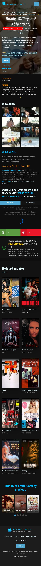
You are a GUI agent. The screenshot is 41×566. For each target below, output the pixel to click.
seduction (19, 52)
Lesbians (5, 15)
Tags (22, 537)
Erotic (7, 13)
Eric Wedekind (25, 94)
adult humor (33, 52)
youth (26, 52)
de (21, 33)
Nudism (33, 13)
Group (27, 13)
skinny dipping (14, 55)
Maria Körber (32, 87)
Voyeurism (23, 15)
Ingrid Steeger (15, 94)
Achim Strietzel (22, 87)
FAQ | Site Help (20, 541)
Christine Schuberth (9, 87)
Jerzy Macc (6, 81)
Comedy (13, 13)
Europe (27, 190)
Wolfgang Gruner (8, 90)
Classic (19, 190)
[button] (15, 515)
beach (13, 52)
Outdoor (14, 15)
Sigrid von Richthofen (16, 92)
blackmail (23, 55)
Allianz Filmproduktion (20, 181)
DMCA (21, 546)
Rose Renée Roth (20, 90)
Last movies (31, 537)
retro (8, 52)
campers (5, 55)
